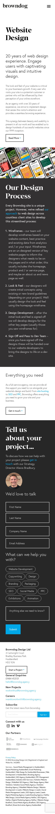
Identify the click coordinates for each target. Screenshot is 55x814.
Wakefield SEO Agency (20, 782)
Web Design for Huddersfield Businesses (30, 772)
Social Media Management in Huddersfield (28, 767)
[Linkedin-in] (13, 725)
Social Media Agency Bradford (24, 802)
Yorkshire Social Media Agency (24, 785)
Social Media (27, 591)
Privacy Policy (11, 757)
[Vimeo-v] (18, 725)
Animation (32, 598)
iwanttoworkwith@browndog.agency (23, 699)
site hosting (43, 391)
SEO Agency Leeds (33, 792)
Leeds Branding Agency (34, 795)
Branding (13, 583)
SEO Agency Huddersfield (25, 777)
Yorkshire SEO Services (24, 780)
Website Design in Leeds (31, 790)
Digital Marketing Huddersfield (17, 770)
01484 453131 (12, 678)
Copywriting (15, 576)
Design (32, 576)
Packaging (30, 583)
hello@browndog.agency (17, 681)
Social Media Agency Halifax (26, 797)
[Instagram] (8, 725)
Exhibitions (15, 598)
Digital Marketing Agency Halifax (24, 800)
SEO (10, 394)
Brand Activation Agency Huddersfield (27, 805)
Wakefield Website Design (28, 787)
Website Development (21, 569)
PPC (19, 394)
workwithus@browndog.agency (21, 690)
